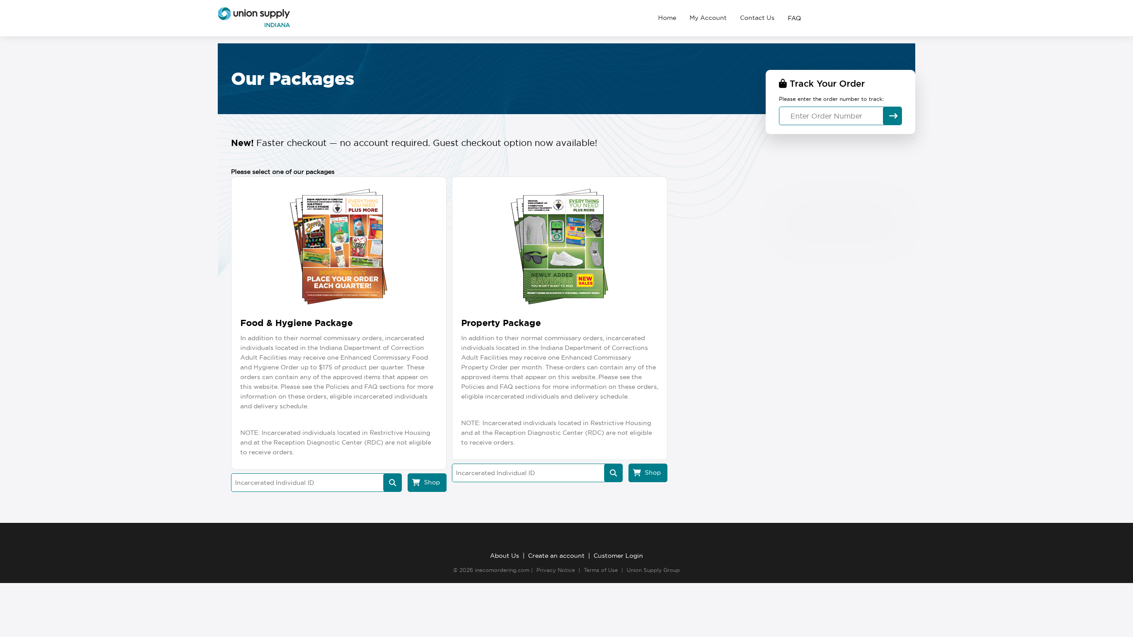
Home (667, 17)
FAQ (794, 18)
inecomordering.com (502, 570)
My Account (708, 17)
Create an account (556, 555)
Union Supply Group (653, 570)
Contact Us (757, 17)
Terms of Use (601, 570)
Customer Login (618, 555)
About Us (504, 555)
